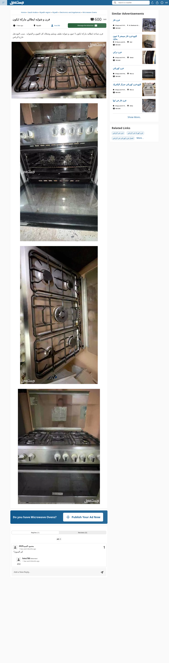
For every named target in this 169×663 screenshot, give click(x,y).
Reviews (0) (82, 532)
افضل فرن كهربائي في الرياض (123, 138)
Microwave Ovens (90, 12)
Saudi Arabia (33, 12)
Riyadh (55, 12)
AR (166, 2)
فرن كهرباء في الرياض (135, 133)
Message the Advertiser (85, 25)
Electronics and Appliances (70, 12)
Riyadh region (45, 12)
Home (23, 12)
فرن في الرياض (118, 133)
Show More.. (134, 117)
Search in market (125, 2)
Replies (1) (35, 532)
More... (140, 138)
